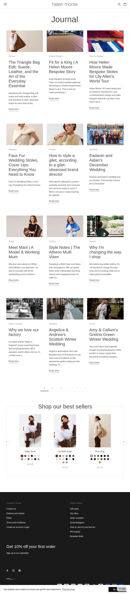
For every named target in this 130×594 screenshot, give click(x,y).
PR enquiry (75, 532)
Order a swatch (77, 518)
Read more (14, 109)
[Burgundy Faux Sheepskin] (95, 459)
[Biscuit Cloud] (38, 456)
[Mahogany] (105, 459)
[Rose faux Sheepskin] (67, 462)
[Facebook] (7, 570)
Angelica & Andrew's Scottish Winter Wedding (62, 337)
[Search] (119, 4)
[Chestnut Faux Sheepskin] (22, 456)
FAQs (8, 518)
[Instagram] (13, 570)
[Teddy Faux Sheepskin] (100, 462)
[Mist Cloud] (35, 456)
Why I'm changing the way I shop (105, 252)
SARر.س (9, 579)
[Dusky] (63, 462)
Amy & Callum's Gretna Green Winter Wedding (103, 335)
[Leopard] (25, 456)
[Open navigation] (5, 4)
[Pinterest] (20, 570)
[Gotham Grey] (98, 459)
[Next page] (86, 388)
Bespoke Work (76, 536)
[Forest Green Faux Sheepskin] (92, 459)
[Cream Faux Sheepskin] (29, 456)
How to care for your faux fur (82, 527)
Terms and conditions (16, 522)
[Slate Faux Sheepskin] (32, 456)
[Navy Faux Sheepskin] (108, 459)
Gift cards (74, 509)
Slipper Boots (30, 451)
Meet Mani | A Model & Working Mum (24, 252)
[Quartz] (95, 456)
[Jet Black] (73, 459)
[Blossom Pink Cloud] (32, 459)
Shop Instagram (77, 522)
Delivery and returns (15, 513)
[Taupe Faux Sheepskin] (29, 459)
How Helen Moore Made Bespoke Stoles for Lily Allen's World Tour (103, 71)
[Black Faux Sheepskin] (67, 459)
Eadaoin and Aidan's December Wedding (100, 162)
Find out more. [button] (68, 589)
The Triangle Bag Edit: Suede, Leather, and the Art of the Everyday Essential (24, 74)
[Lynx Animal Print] (22, 459)
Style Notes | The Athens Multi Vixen (64, 252)
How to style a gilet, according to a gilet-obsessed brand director (63, 165)
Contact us (11, 509)
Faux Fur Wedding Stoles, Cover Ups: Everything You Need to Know (23, 165)
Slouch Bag (99, 451)
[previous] (6, 441)
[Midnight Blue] (35, 459)
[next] (123, 441)
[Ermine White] (25, 459)
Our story (74, 513)
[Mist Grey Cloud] (63, 459)
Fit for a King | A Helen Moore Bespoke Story (63, 67)
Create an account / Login (17, 527)
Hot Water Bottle (65, 451)
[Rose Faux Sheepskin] (38, 459)
